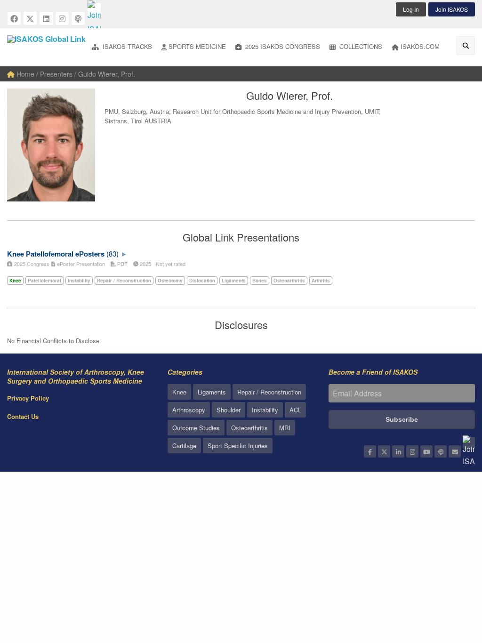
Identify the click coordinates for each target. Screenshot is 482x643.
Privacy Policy (28, 398)
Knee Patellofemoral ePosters (55, 254)
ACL (295, 409)
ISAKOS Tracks (126, 46)
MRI (284, 427)
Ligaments (212, 391)
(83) (112, 253)
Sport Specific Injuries (238, 445)
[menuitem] (122, 47)
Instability (265, 409)
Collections (359, 46)
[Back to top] (451, 584)
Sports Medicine (197, 46)
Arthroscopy (188, 409)
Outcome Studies (196, 427)
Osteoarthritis (249, 427)
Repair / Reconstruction (269, 391)
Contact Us (23, 416)
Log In (411, 9)
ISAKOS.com (420, 46)
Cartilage (184, 445)
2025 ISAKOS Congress (281, 46)
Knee (179, 391)
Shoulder (229, 409)
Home (24, 74)
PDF (122, 263)
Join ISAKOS (451, 9)
